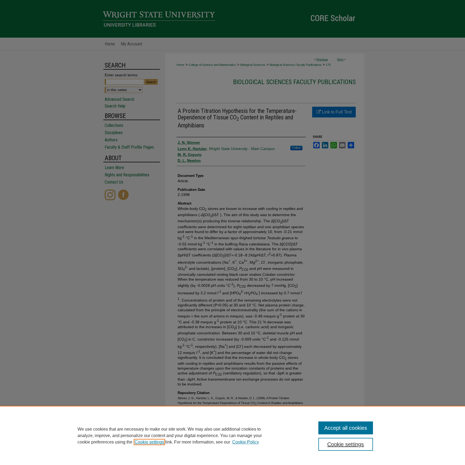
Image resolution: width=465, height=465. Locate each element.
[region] (232, 435)
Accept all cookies (345, 428)
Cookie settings (149, 442)
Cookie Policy (245, 442)
